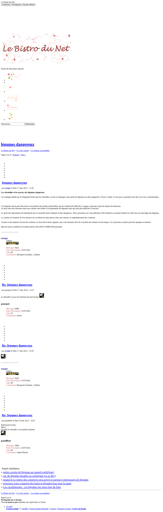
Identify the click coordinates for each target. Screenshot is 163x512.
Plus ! (23, 155)
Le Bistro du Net (8, 150)
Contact (53, 509)
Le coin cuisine (23, 150)
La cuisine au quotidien (40, 150)
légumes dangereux (17, 144)
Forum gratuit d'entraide (38, 509)
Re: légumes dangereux (17, 284)
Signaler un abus (64, 509)
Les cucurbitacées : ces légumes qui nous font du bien (32, 487)
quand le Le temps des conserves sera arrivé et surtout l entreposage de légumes (45, 479)
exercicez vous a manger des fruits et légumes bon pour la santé (37, 483)
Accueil (9, 506)
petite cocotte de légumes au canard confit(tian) (28, 472)
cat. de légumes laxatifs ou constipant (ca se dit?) (29, 475)
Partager (16, 155)
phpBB (25, 509)
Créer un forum (79, 509)
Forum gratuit (12, 509)
